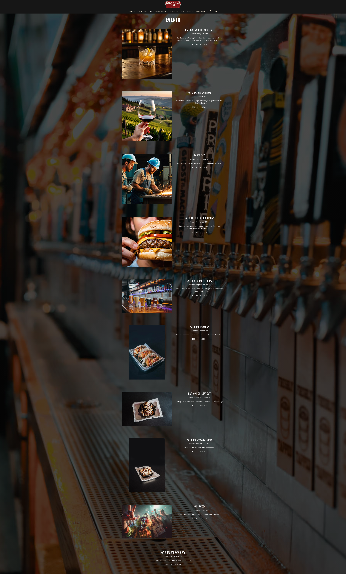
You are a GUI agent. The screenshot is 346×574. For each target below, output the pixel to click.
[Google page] (216, 11)
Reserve (164, 11)
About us (204, 11)
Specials (144, 11)
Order (157, 11)
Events (151, 11)
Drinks (137, 11)
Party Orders (181, 11)
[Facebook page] (210, 11)
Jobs (189, 11)
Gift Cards (196, 11)
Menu (131, 11)
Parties (172, 11)
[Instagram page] (213, 11)
